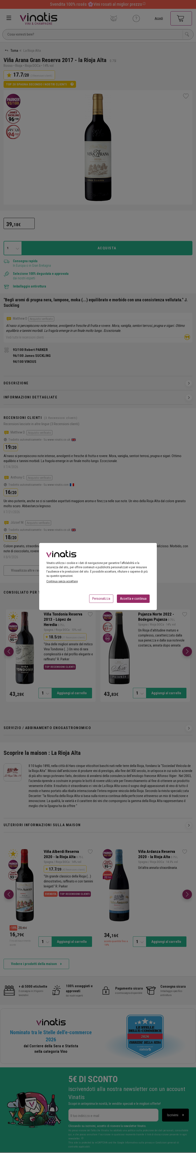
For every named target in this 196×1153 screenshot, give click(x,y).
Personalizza (101, 598)
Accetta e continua (133, 598)
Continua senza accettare (62, 581)
